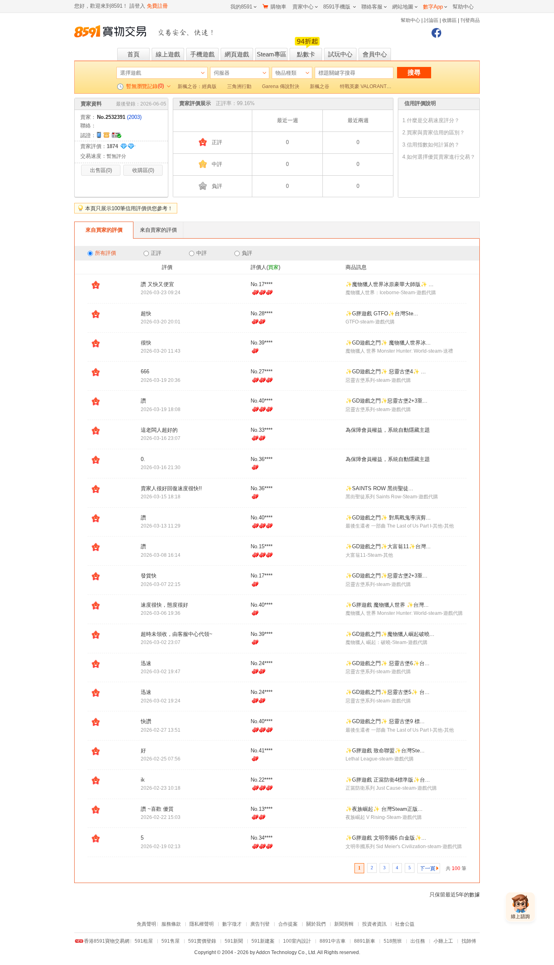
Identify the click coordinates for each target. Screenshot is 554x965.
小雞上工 (443, 941)
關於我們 (316, 924)
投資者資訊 (374, 924)
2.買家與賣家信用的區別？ (433, 132)
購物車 (278, 7)
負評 (247, 253)
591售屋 (170, 941)
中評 (201, 253)
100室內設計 (297, 941)
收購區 (449, 20)
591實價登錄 (202, 941)
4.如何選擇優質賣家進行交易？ (438, 157)
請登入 (137, 6)
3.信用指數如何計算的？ (431, 145)
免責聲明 (146, 924)
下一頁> (428, 868)
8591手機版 (336, 7)
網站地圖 (402, 7)
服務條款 (171, 924)
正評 (156, 253)
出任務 (417, 941)
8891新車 (364, 941)
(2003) (134, 117)
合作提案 (288, 924)
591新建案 (263, 941)
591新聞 (234, 941)
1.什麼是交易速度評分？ (431, 120)
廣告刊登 (260, 924)
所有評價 (105, 253)
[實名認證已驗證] (117, 134)
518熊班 (393, 941)
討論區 (431, 20)
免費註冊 (157, 6)
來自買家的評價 (104, 230)
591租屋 (144, 941)
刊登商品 (470, 20)
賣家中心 (303, 7)
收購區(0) (143, 170)
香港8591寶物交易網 (106, 941)
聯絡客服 (371, 7)
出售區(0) (101, 170)
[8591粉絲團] (436, 33)
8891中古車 (333, 941)
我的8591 (241, 7)
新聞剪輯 (344, 924)
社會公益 (404, 924)
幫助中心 (463, 7)
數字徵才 (232, 924)
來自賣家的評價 (158, 230)
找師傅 (469, 941)
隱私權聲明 (201, 924)
